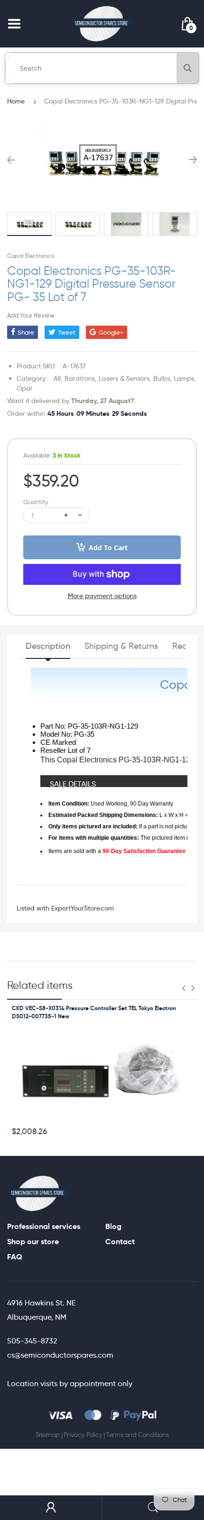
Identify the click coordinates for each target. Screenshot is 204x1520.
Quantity (35, 502)
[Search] (187, 68)
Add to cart (108, 547)
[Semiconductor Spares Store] (102, 23)
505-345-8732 (32, 1340)
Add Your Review (31, 315)
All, (58, 378)
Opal (24, 388)
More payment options (102, 595)
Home (16, 101)
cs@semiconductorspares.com (60, 1355)
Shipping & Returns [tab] (121, 646)
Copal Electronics (30, 255)
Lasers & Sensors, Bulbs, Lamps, (147, 378)
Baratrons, (81, 378)
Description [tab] (48, 646)
